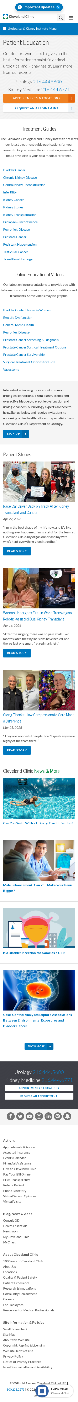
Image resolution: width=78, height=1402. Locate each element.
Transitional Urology (18, 259)
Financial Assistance (17, 1163)
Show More (36, 1046)
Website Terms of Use (18, 1351)
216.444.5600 (47, 82)
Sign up (13, 434)
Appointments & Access (19, 1147)
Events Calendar (14, 1158)
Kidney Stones (13, 207)
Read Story (17, 551)
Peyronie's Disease (16, 229)
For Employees (13, 1305)
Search (61, 17)
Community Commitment (20, 1294)
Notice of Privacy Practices (22, 1362)
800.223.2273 (16, 1389)
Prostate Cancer (14, 237)
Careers (8, 1299)
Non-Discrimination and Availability (27, 1367)
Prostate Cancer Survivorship (24, 354)
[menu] (71, 17)
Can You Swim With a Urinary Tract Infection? (38, 823)
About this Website (16, 1340)
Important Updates (39, 7)
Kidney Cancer (13, 200)
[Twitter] (20, 1117)
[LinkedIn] (48, 1117)
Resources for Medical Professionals (28, 1310)
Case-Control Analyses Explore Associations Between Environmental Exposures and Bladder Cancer (37, 1020)
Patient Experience (16, 1283)
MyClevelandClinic (16, 1237)
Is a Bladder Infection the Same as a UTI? (34, 953)
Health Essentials (15, 1226)
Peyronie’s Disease (16, 332)
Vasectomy (11, 369)
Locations (10, 1272)
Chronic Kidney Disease (20, 177)
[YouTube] (29, 1117)
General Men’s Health (18, 325)
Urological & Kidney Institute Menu (32, 29)
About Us (9, 1267)
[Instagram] (39, 1117)
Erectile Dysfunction (17, 317)
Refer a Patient (13, 1185)
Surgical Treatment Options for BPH (29, 362)
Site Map (9, 1335)
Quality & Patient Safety (20, 1277)
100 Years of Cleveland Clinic (23, 1261)
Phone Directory (14, 1191)
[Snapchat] (67, 1117)
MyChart (9, 1242)
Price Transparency (16, 1180)
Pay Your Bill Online (17, 1174)
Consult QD (11, 1220)
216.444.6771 (55, 89)
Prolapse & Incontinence (20, 222)
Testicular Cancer (15, 252)
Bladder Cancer (14, 170)
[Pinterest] (58, 1117)
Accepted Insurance (16, 1153)
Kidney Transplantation (19, 215)
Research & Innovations (19, 1288)
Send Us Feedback (15, 1329)
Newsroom (10, 1231)
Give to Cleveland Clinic (19, 1169)
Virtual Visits (12, 1202)
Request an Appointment (37, 108)
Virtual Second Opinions (19, 1196)
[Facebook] (11, 1117)
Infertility (10, 192)
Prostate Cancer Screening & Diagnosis (31, 340)
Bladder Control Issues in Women (27, 310)
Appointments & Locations (36, 98)
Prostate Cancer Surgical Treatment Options (35, 347)
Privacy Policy (13, 1356)
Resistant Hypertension (20, 244)
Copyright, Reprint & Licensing (24, 1345)
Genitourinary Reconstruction (24, 185)
